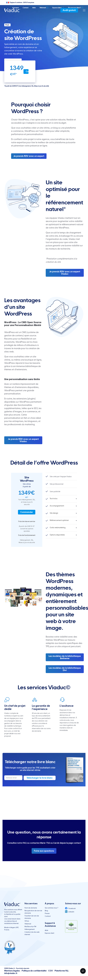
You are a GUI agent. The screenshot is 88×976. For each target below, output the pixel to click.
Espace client (56, 8)
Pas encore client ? (74, 8)
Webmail (43, 8)
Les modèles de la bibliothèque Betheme (65, 657)
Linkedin (71, 912)
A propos (15, 8)
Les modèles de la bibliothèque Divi (65, 669)
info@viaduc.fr (10, 973)
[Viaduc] (12, 10)
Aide (34, 8)
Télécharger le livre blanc (40, 777)
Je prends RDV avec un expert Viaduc (64, 272)
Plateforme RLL (62, 970)
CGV (50, 970)
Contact (25, 8)
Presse (47, 913)
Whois (27, 921)
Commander (27, 71)
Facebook (72, 908)
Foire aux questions (44, 851)
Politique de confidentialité (34, 970)
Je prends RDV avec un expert (28, 156)
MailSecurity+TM (30, 926)
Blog (46, 910)
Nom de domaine (31, 908)
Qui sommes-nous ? (51, 908)
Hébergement (30, 929)
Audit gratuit (69, 10)
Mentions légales (12, 970)
